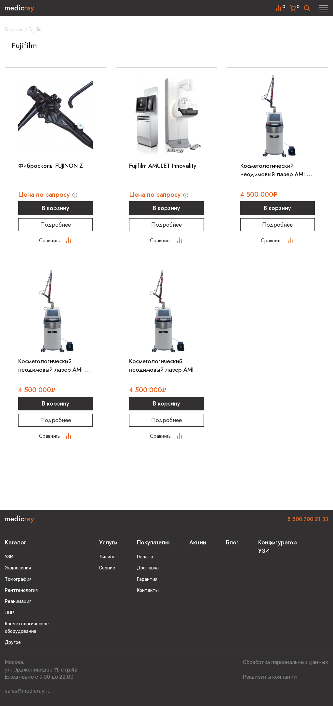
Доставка (148, 568)
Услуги (108, 542)
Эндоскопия (18, 568)
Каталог (15, 542)
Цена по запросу (45, 194)
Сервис (107, 568)
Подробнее (55, 224)
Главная (13, 29)
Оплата (145, 557)
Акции (197, 542)
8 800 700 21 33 (307, 519)
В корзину (55, 208)
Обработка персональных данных (285, 662)
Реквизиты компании (270, 677)
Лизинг (107, 557)
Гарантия (147, 579)
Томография (18, 579)
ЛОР (9, 613)
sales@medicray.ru (28, 691)
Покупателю (153, 542)
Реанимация (18, 601)
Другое (13, 642)
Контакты (148, 590)
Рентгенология (21, 590)
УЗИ (9, 557)
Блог (232, 542)
